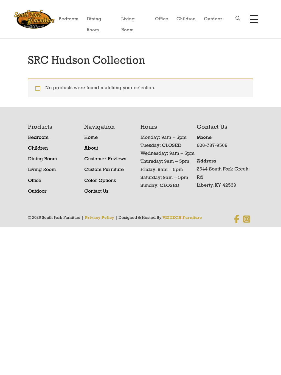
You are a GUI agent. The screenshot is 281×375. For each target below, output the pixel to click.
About (91, 148)
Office (161, 19)
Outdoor (213, 19)
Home (91, 137)
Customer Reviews (105, 159)
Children (186, 19)
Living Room (128, 21)
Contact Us (96, 191)
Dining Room (94, 21)
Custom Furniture (104, 169)
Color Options (100, 180)
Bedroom (68, 19)
